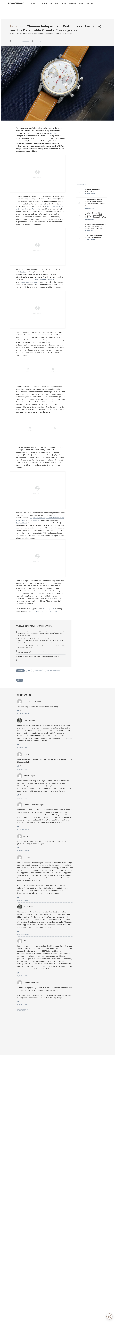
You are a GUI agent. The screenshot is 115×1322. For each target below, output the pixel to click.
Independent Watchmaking (53, 670)
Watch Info (20, 670)
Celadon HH (50, 206)
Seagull (53, 133)
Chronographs (38, 670)
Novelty (19, 674)
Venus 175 (36, 520)
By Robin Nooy (26, 41)
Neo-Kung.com (48, 609)
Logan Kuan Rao (22, 209)
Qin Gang (59, 206)
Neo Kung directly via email (46, 611)
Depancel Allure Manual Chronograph (49, 279)
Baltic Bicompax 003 (29, 282)
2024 (29, 670)
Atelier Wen (36, 209)
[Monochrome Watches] (16, 3)
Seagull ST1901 (21, 523)
